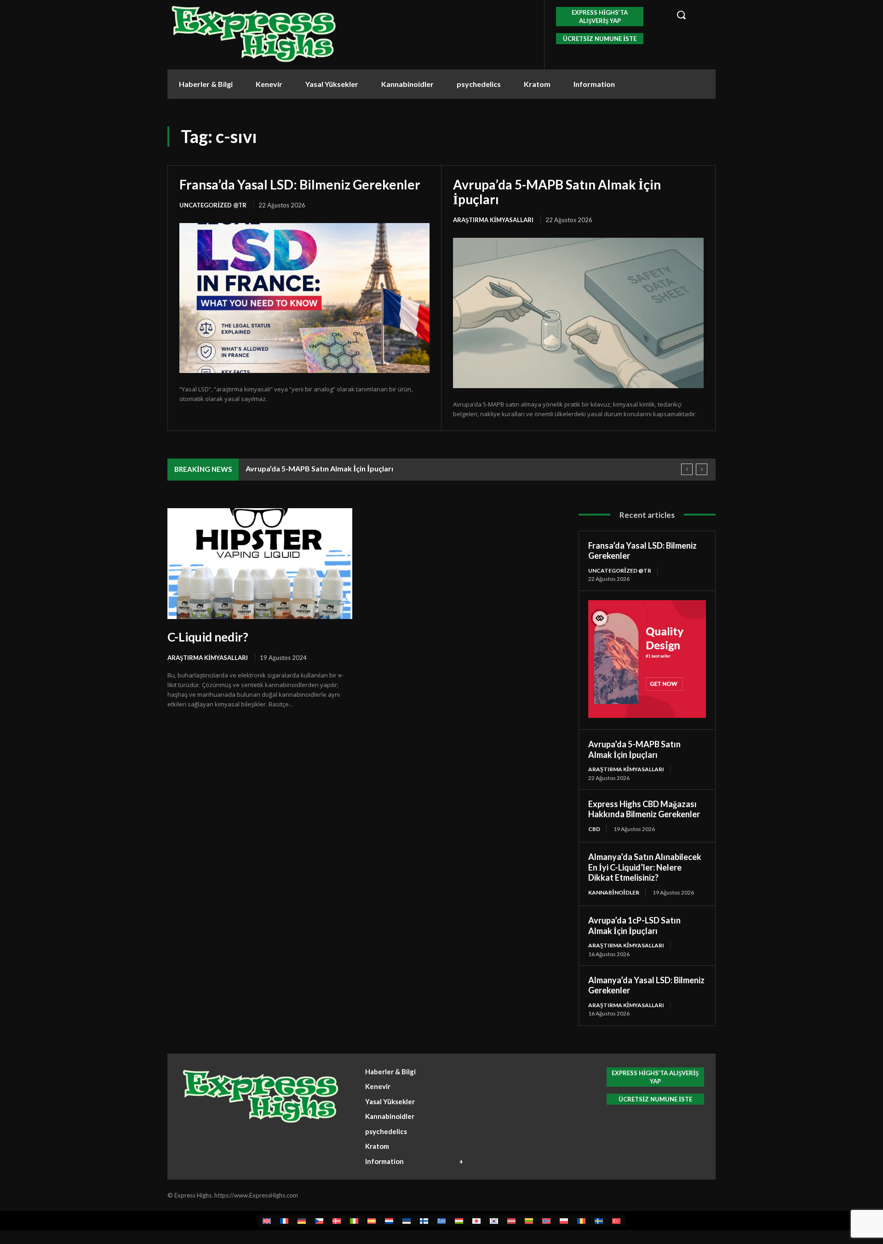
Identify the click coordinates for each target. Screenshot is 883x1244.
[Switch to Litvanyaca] (529, 1220)
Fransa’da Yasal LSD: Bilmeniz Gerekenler (299, 184)
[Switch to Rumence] (581, 1220)
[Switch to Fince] (424, 1220)
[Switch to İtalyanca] (354, 1220)
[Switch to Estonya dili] (406, 1220)
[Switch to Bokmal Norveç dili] (546, 1220)
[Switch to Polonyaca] (564, 1220)
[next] (701, 469)
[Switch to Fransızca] (284, 1220)
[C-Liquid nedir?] (259, 563)
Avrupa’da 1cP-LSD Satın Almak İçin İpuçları (634, 925)
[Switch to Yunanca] (441, 1220)
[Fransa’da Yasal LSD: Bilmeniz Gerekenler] (304, 298)
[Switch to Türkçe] (616, 1220)
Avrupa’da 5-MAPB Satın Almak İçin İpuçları (557, 192)
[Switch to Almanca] (301, 1220)
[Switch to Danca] (336, 1220)
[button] (690, 14)
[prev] (687, 469)
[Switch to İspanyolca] (371, 1220)
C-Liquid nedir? (207, 637)
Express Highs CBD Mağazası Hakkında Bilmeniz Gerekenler (644, 809)
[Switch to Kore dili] (494, 1220)
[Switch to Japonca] (476, 1220)
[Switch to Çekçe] (319, 1220)
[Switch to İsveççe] (599, 1220)
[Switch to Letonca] (511, 1220)
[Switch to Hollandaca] (389, 1220)
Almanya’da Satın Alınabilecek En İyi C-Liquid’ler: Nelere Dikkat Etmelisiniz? (644, 867)
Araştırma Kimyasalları (493, 220)
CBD (594, 829)
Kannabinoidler (613, 892)
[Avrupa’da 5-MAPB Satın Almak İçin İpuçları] (578, 313)
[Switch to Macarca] (459, 1220)
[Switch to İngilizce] (266, 1220)
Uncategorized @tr (213, 205)
